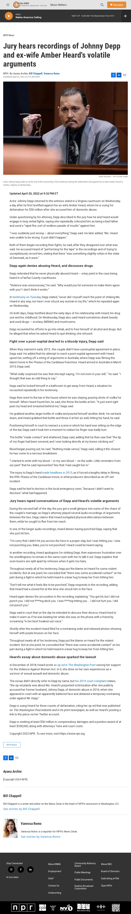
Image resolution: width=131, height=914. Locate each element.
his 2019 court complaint (91, 681)
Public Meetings (83, 872)
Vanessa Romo (52, 73)
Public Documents (84, 879)
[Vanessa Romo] (10, 828)
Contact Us (53, 886)
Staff (51, 878)
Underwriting (54, 893)
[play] (8, 16)
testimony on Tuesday (27, 297)
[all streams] (126, 16)
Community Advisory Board (85, 864)
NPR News (8, 35)
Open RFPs (106, 886)
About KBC (106, 864)
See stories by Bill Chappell (21, 809)
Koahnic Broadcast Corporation (84, 887)
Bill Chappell (35, 73)
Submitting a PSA (110, 878)
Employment (54, 871)
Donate (118, 5)
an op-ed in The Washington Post (75, 665)
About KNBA (54, 864)
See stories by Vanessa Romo (40, 836)
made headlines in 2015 (57, 472)
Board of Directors (110, 871)
